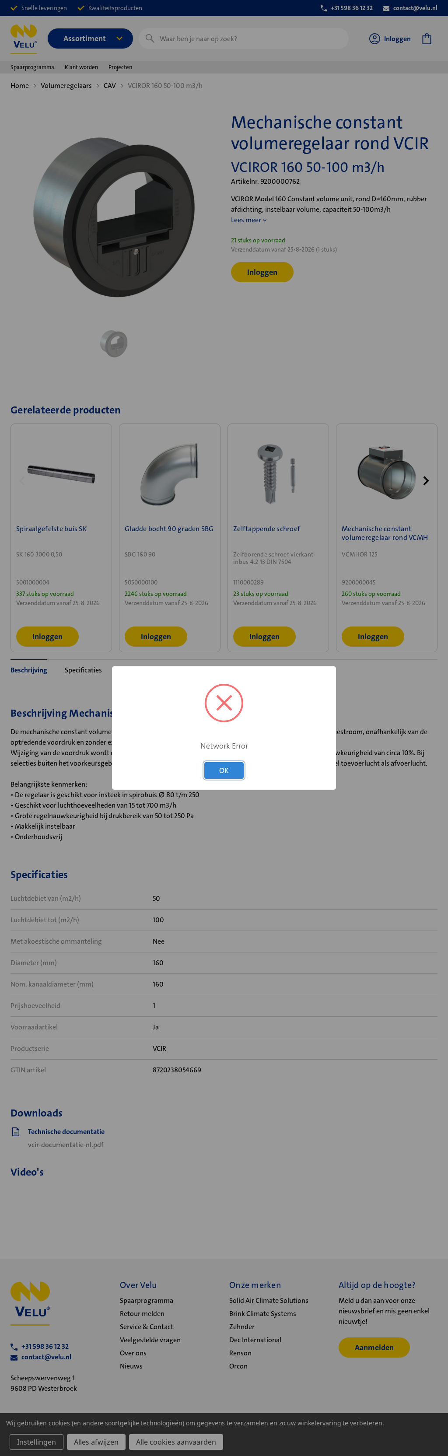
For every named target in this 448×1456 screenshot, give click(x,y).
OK (224, 770)
